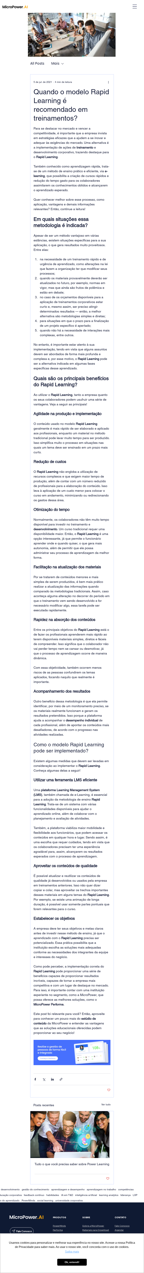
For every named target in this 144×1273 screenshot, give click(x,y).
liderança (125, 1195)
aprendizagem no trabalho (101, 1189)
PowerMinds (28, 1200)
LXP (135, 1195)
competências (126, 1189)
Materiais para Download (95, 1230)
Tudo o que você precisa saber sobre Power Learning (72, 1164)
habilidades (52, 1195)
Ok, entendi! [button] (72, 1262)
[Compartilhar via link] (61, 1079)
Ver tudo (106, 1104)
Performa (58, 1230)
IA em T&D (67, 1195)
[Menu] (135, 6)
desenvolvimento (10, 1189)
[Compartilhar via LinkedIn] (52, 1079)
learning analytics (108, 1195)
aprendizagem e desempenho (68, 1189)
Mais (55, 63)
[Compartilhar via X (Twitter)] (43, 1079)
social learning (45, 1200)
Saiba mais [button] (72, 1251)
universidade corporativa (69, 1200)
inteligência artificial (86, 1195)
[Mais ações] (108, 82)
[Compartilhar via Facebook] (35, 1079)
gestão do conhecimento (35, 1189)
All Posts (37, 63)
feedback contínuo (34, 1195)
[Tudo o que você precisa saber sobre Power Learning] (72, 1134)
